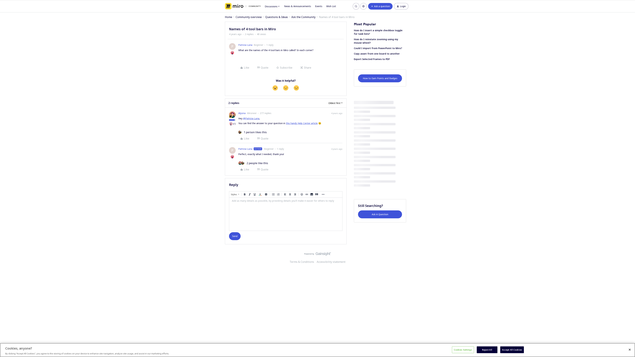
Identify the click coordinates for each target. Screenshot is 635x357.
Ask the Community (303, 17)
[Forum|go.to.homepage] (243, 6)
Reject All (487, 349)
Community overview (249, 17)
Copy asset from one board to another (377, 53)
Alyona (242, 113)
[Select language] (363, 6)
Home (228, 17)
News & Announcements (297, 6)
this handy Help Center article (302, 123)
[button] (380, 6)
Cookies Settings (463, 349)
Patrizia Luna (245, 44)
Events (318, 6)
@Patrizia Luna (251, 118)
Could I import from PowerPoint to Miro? (378, 48)
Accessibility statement (331, 262)
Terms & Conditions (302, 262)
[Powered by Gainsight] (317, 254)
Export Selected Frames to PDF (372, 59)
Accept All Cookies (512, 349)
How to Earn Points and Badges (380, 78)
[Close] (629, 349)
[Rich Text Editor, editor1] (285, 214)
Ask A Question (380, 214)
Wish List (331, 6)
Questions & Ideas (276, 17)
